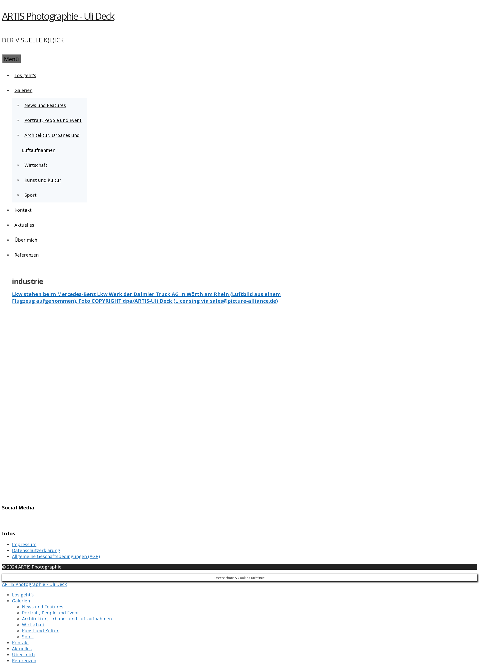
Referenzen (26, 255)
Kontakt (23, 210)
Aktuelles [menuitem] (22, 649)
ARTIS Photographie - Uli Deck (58, 15)
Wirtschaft (35, 165)
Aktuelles (24, 225)
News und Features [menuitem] (42, 607)
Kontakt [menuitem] (20, 643)
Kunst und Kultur (42, 180)
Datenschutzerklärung (36, 550)
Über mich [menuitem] (23, 655)
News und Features (45, 105)
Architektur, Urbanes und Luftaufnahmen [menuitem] (67, 619)
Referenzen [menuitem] (24, 661)
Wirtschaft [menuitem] (33, 625)
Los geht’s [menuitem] (23, 595)
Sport (30, 195)
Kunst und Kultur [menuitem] (40, 631)
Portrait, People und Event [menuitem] (50, 613)
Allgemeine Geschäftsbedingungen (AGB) (56, 556)
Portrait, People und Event (53, 120)
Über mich (25, 240)
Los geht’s (25, 75)
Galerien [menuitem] (21, 601)
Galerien (23, 90)
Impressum (24, 544)
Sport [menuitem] (28, 637)
